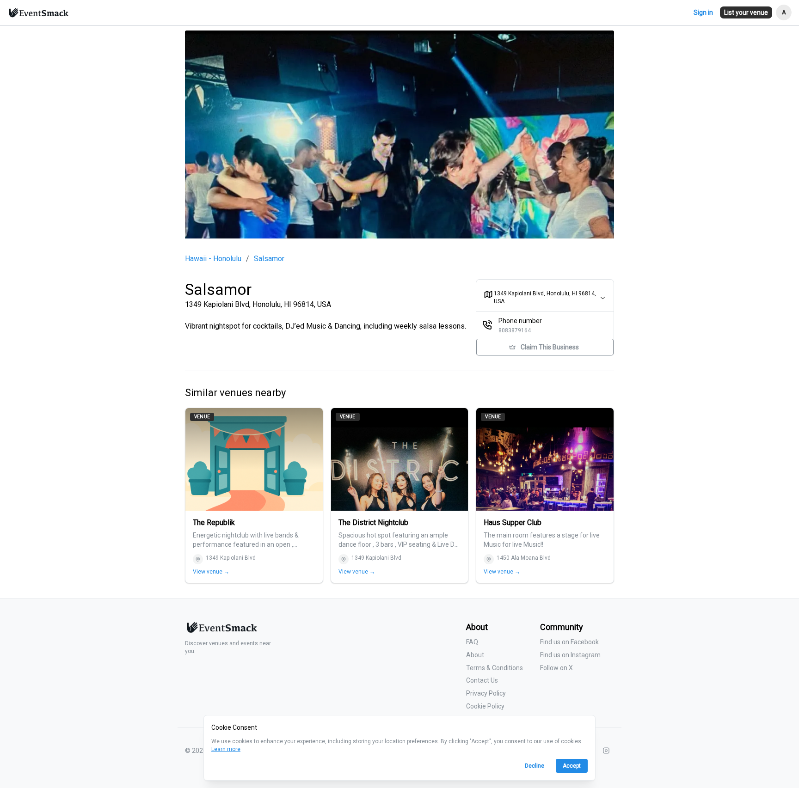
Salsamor (269, 259)
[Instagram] (606, 750)
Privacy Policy (486, 693)
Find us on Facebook (569, 642)
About (475, 655)
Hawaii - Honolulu (213, 259)
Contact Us (482, 680)
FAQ (472, 642)
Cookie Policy (485, 706)
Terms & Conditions (494, 668)
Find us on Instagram (570, 655)
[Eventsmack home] (221, 631)
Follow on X (556, 668)
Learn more (225, 749)
